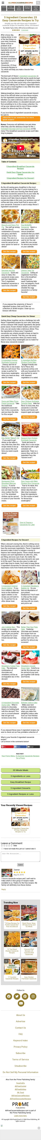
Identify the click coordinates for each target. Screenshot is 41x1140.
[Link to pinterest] (25, 996)
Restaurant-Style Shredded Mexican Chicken (9, 483)
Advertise (20, 1021)
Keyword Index (20, 1040)
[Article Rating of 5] (16, 30)
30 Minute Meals (20, 770)
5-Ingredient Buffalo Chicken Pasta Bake (29, 361)
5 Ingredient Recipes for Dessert (20, 178)
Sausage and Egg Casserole (8, 271)
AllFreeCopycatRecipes (20, 1096)
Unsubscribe (20, 1066)
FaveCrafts (20, 1083)
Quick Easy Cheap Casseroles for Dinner (20, 173)
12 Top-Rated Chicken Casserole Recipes (11, 951)
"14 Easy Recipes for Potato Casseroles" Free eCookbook (12, 925)
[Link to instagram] (33, 996)
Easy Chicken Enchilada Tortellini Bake (30, 402)
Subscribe (20, 1053)
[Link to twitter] (17, 996)
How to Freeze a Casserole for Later (27, 524)
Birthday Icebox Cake (29, 703)
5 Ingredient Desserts (20, 788)
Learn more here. (20, 1116)
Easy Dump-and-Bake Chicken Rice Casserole (30, 482)
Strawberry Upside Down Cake (28, 667)
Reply (3, 889)
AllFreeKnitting (20, 1089)
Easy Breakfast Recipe (20, 782)
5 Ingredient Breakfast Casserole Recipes (20, 167)
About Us (20, 1015)
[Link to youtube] (21, 1003)
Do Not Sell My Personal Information (20, 1072)
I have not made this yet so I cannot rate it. (19, 849)
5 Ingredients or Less (20, 776)
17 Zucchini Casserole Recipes (11, 978)
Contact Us (20, 1027)
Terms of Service (20, 1059)
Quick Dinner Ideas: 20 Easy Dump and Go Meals (29, 925)
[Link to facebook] (9, 996)
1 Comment (24, 30)
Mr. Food (20, 1093)
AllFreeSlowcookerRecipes (20, 1099)
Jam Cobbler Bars (8, 627)
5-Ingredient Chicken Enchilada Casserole (9, 361)
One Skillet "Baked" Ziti (10, 438)
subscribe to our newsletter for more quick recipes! (18, 118)
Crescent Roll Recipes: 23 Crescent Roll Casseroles (29, 951)
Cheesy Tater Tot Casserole (27, 271)
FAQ (21, 1034)
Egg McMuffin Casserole (26, 226)
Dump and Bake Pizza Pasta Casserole (10, 402)
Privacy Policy (20, 1046)
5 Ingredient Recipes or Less (20, 794)
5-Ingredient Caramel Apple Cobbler (10, 587)
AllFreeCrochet (20, 1086)
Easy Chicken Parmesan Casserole (29, 978)
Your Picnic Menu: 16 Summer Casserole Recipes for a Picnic (20, 757)
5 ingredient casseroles (27, 76)
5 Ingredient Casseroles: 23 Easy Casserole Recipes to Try (20, 830)
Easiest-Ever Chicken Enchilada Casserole (29, 439)
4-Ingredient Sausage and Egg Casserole (18, 128)
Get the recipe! (9, 251)
